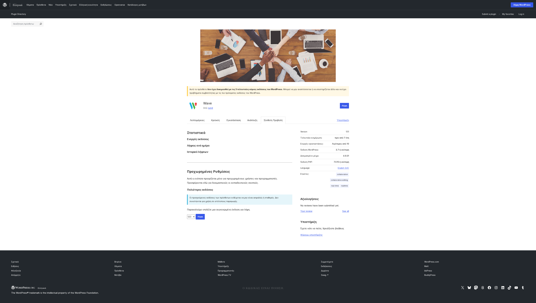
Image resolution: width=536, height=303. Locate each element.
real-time (335, 186)
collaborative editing (339, 180)
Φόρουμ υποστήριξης (311, 234)
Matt (426, 266)
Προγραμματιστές (226, 270)
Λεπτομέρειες (197, 120)
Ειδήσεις (15, 266)
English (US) (343, 168)
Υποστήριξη (343, 120)
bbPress (428, 270)
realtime (344, 186)
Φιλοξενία (16, 270)
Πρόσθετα (119, 270)
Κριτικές (215, 120)
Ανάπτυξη (252, 120)
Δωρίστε (325, 270)
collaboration (342, 174)
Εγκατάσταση (234, 120)
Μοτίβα (117, 275)
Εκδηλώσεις (326, 266)
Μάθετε (221, 262)
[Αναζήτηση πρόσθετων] (41, 24)
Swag (325, 275)
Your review (306, 211)
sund (210, 108)
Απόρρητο (16, 275)
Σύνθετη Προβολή (273, 120)
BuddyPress (430, 275)
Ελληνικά (42, 288)
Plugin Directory (18, 14)
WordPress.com (431, 262)
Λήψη (344, 105)
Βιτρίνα (117, 262)
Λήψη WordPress (522, 5)
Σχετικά (15, 262)
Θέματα (118, 266)
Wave (207, 103)
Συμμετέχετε (327, 262)
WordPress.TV (224, 275)
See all (345, 211)
